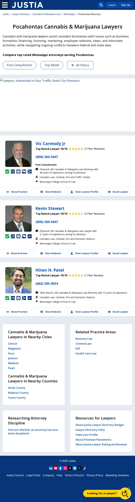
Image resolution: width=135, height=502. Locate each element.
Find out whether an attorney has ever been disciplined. (33, 431)
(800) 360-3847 (47, 157)
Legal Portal (33, 475)
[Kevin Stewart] (18, 218)
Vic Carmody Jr (50, 143)
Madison (13, 363)
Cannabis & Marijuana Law (47, 14)
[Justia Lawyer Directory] (27, 5)
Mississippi (69, 14)
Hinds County (16, 388)
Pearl (11, 368)
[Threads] (70, 468)
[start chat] (125, 493)
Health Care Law (86, 353)
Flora (11, 353)
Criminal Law (83, 343)
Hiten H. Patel (50, 270)
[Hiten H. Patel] (18, 280)
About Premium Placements (93, 439)
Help (59, 475)
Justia (6, 14)
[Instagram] (65, 468)
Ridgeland (14, 348)
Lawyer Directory (20, 14)
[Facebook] (60, 468)
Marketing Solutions (117, 475)
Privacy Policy (95, 475)
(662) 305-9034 (47, 283)
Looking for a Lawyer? (102, 493)
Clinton (12, 343)
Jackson (13, 358)
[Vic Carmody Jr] (18, 154)
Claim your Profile (87, 435)
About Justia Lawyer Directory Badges (100, 425)
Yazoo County (17, 397)
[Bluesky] (75, 468)
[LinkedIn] (51, 468)
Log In (112, 5)
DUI (78, 348)
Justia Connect (15, 475)
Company (48, 475)
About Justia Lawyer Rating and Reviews (101, 444)
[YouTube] (56, 468)
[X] (79, 468)
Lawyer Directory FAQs (90, 430)
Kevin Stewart (50, 208)
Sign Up (125, 5)
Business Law (84, 339)
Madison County (18, 393)
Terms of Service (74, 475)
